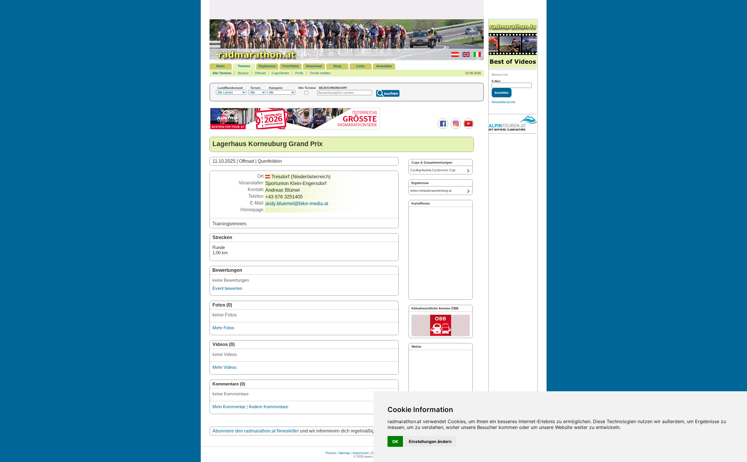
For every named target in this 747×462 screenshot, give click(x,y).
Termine (244, 66)
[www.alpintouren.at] (513, 124)
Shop (337, 66)
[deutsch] (453, 56)
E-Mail (496, 81)
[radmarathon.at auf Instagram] (455, 127)
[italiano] (476, 56)
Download (314, 66)
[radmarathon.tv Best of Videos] (513, 44)
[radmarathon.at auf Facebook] (442, 127)
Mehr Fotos (223, 327)
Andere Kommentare (268, 406)
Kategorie (276, 87)
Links (360, 66)
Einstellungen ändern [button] (430, 441)
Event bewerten (227, 288)
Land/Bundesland (230, 87)
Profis (299, 73)
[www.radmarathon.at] (253, 59)
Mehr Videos (224, 367)
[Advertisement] (346, 9)
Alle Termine (221, 73)
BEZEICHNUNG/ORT (333, 87)
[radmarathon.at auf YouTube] (468, 127)
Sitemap (344, 453)
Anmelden (384, 66)
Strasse (243, 73)
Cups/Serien (280, 73)
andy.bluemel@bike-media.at (296, 203)
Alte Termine (307, 87)
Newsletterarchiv (504, 102)
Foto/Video (290, 66)
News (220, 66)
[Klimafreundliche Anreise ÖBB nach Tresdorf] (440, 325)
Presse (331, 453)
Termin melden (320, 73)
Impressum (360, 453)
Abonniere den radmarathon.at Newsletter (255, 430)
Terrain (255, 87)
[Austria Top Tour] (295, 128)
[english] (465, 56)
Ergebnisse (267, 66)
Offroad (260, 73)
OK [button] (395, 441)
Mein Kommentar (228, 406)
